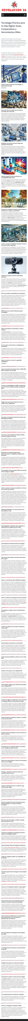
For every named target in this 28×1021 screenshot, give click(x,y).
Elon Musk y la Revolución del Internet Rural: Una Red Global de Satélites (13, 418)
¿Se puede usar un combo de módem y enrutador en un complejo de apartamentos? (13, 747)
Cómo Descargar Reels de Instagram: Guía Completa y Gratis (14, 872)
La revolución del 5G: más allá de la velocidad (12, 994)
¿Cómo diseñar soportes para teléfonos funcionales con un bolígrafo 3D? (13, 685)
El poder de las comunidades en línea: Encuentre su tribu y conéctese (14, 733)
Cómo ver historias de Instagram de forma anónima (13, 597)
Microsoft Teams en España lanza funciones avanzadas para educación (12, 110)
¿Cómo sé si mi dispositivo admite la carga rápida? (13, 887)
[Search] (25, 15)
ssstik (5, 447)
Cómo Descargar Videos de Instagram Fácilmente (13, 845)
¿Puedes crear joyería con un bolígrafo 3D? (11, 670)
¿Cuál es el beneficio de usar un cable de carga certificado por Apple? (12, 786)
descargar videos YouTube (14, 473)
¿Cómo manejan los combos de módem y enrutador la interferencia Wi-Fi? (13, 718)
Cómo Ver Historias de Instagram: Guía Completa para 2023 (13, 933)
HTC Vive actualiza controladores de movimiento (13, 293)
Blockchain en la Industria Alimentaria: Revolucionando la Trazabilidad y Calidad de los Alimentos (12, 454)
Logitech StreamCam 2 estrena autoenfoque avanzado (12, 276)
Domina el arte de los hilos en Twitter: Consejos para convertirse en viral (12, 820)
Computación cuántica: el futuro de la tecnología (13, 976)
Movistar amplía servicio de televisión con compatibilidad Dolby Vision (11, 177)
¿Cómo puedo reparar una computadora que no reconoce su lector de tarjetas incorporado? (12, 901)
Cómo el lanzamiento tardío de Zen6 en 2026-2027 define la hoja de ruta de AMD (13, 369)
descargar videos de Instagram (13, 847)
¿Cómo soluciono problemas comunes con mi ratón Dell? (13, 657)
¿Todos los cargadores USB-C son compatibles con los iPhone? (13, 857)
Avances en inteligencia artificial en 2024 (11, 1005)
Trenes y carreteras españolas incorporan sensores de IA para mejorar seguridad (13, 244)
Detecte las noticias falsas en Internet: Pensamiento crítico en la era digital (14, 761)
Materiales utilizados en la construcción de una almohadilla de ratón (12, 510)
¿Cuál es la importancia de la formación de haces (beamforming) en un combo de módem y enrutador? (13, 804)
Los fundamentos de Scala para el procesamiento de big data (13, 948)
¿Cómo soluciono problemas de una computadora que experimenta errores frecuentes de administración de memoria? (13, 917)
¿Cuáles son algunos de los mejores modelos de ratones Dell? (12, 627)
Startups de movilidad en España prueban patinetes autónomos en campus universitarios (13, 210)
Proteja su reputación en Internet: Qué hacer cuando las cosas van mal (12, 772)
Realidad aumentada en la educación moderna (12, 963)
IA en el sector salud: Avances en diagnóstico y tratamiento (12, 345)
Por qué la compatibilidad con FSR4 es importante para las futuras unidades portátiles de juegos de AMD (13, 387)
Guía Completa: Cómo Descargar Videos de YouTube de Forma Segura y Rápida (13, 471)
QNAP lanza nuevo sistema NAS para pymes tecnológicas (12, 311)
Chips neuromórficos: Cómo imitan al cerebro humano (12, 329)
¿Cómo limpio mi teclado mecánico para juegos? (13, 543)
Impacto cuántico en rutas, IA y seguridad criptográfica (11, 361)
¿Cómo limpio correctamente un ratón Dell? (12, 643)
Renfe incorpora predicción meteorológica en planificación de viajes (12, 85)
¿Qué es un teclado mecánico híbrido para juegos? (13, 580)
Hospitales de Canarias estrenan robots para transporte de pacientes (12, 144)
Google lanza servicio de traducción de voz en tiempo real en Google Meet (12, 402)
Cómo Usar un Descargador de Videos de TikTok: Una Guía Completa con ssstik (13, 435)
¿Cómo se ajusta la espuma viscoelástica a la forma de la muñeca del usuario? (13, 488)
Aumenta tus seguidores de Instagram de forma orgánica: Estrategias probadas (13, 833)
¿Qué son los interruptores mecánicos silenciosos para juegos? (13, 558)
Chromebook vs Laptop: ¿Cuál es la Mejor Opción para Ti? (13, 611)
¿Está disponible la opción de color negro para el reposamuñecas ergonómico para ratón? (13, 526)
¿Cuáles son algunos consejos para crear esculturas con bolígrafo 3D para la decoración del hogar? (14, 700)
